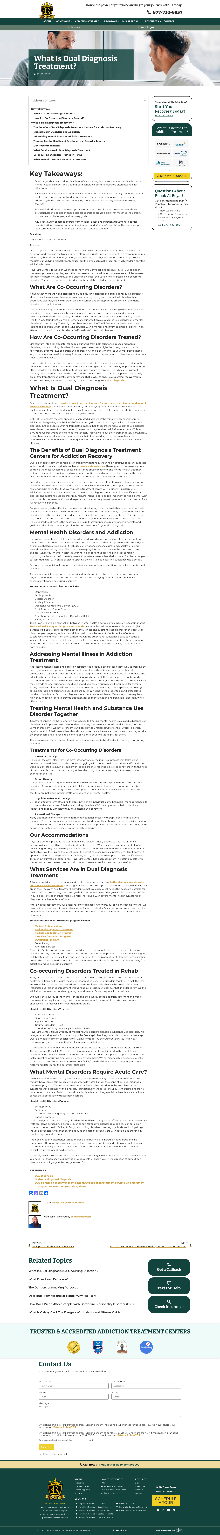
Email (114, 1392)
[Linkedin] (173, 1510)
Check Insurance (169, 1307)
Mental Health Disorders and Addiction (56, 132)
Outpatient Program (47, 939)
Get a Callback (169, 1269)
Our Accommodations (46, 145)
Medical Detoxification (48, 926)
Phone (43, 1392)
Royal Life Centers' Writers (68, 1202)
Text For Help (169, 1288)
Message (44, 1403)
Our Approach (131, 21)
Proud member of (165, 1530)
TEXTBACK (171, 1492)
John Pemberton (81, 1216)
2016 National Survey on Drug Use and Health (57, 626)
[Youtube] (168, 1510)
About (47, 21)
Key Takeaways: (41, 109)
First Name (45, 1382)
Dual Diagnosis (44, 1176)
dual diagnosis (115, 380)
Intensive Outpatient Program (53, 936)
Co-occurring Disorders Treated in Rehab (57, 154)
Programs (110, 21)
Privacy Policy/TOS (64, 1427)
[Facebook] (158, 1510)
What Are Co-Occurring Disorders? (54, 113)
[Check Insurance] (169, 1302)
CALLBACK (160, 1492)
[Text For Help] (169, 1283)
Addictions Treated (87, 21)
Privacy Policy (100, 1440)
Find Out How (164, 115)
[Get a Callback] (169, 1264)
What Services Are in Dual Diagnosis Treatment (61, 150)
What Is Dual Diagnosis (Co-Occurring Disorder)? (63, 1271)
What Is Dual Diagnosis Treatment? (52, 122)
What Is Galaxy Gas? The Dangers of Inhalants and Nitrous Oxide (75, 1312)
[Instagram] (163, 1510)
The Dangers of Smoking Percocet (53, 1287)
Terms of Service (80, 1440)
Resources (152, 21)
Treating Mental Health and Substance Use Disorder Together (70, 141)
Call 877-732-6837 (170, 224)
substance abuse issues (91, 466)
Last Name (118, 1382)
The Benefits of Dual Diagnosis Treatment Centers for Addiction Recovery (77, 127)
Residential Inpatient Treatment (54, 929)
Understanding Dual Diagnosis (53, 1179)
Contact (169, 21)
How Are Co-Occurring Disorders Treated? (58, 118)
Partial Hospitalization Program (53, 933)
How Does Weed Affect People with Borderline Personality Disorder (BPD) (82, 1304)
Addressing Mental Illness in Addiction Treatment (62, 136)
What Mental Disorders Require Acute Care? (59, 159)
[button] (144, 100)
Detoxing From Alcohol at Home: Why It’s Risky (62, 1296)
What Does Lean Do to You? (49, 1279)
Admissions (63, 21)
